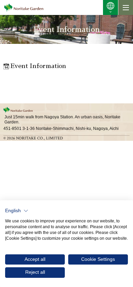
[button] (16, 211)
